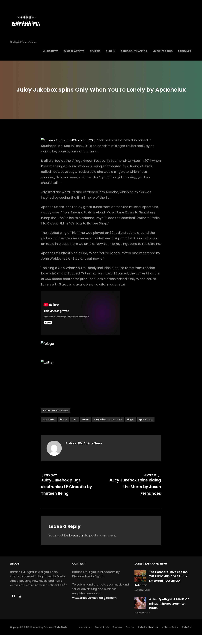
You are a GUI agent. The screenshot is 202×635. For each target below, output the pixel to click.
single (130, 419)
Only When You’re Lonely (108, 419)
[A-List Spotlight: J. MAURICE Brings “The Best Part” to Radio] (140, 603)
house (63, 419)
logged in (76, 535)
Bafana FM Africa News (55, 410)
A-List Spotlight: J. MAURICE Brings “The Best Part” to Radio (169, 603)
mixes (85, 419)
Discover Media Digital (56, 627)
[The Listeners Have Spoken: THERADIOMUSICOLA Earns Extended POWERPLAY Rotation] (140, 576)
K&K (75, 419)
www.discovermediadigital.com (94, 598)
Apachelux (49, 419)
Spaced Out (145, 419)
